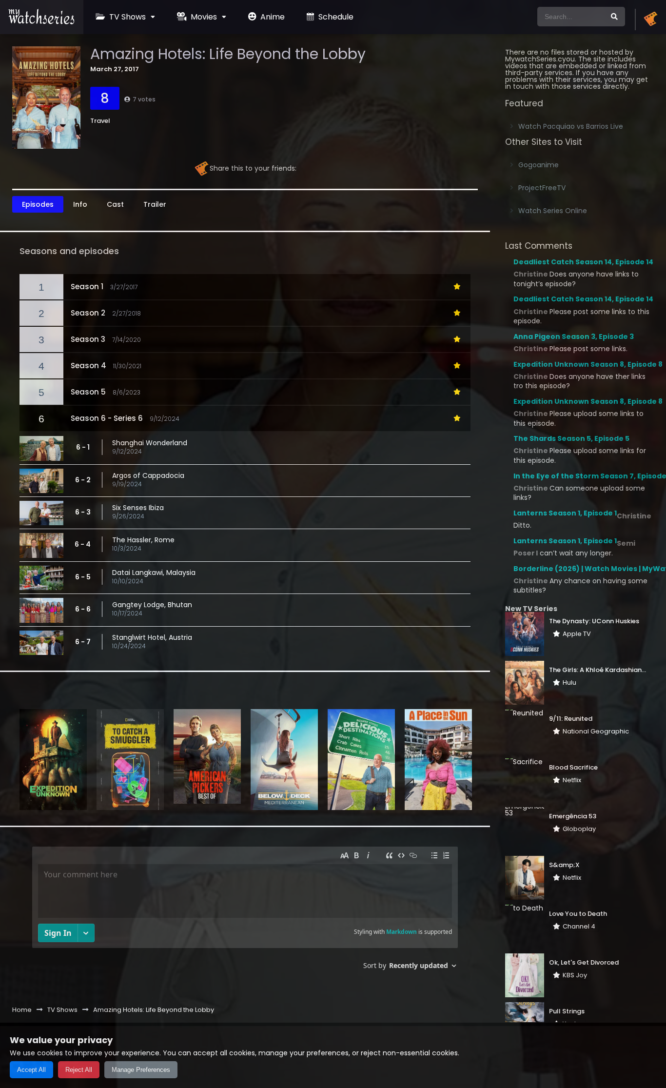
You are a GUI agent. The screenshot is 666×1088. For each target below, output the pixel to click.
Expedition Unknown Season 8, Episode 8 (588, 364)
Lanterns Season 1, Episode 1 (565, 513)
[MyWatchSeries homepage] (650, 19)
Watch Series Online (552, 211)
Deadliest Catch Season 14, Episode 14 (583, 262)
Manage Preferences (141, 1069)
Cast (115, 204)
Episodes (38, 204)
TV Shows (126, 16)
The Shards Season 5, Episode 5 (571, 438)
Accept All (31, 1069)
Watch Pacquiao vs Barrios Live (570, 126)
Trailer (154, 204)
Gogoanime (538, 165)
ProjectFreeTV (542, 188)
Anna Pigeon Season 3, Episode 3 (573, 336)
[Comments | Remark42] (245, 912)
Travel (100, 121)
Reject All (78, 1069)
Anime (271, 16)
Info (80, 204)
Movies (203, 16)
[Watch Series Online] (41, 22)
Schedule (334, 16)
